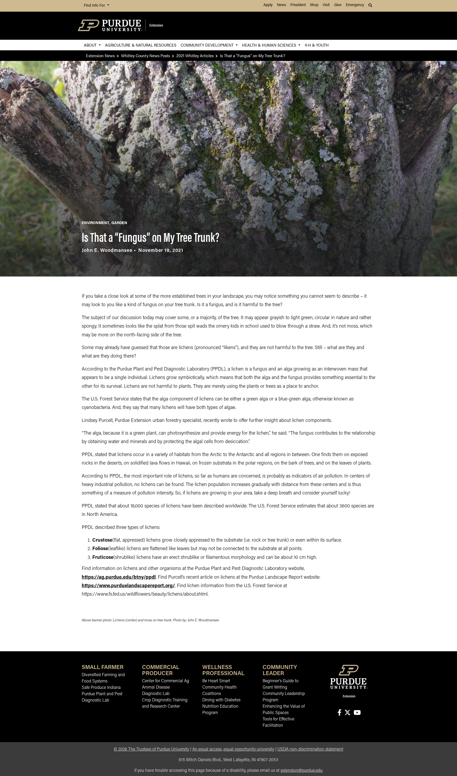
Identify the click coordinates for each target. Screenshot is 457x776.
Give (337, 5)
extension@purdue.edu (302, 771)
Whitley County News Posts (145, 55)
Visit (326, 5)
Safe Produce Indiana (101, 688)
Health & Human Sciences (269, 45)
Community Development (208, 45)
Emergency (355, 5)
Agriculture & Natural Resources (140, 45)
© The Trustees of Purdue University (151, 749)
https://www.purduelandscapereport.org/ (128, 586)
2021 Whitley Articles (195, 55)
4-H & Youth (317, 45)
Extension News (100, 55)
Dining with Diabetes (221, 700)
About (91, 45)
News (281, 5)
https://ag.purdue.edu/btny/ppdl (119, 577)
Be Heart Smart (216, 681)
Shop (314, 5)
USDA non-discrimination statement (310, 749)
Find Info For (95, 6)
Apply (268, 5)
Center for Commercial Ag (165, 681)
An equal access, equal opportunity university (233, 749)
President (298, 5)
